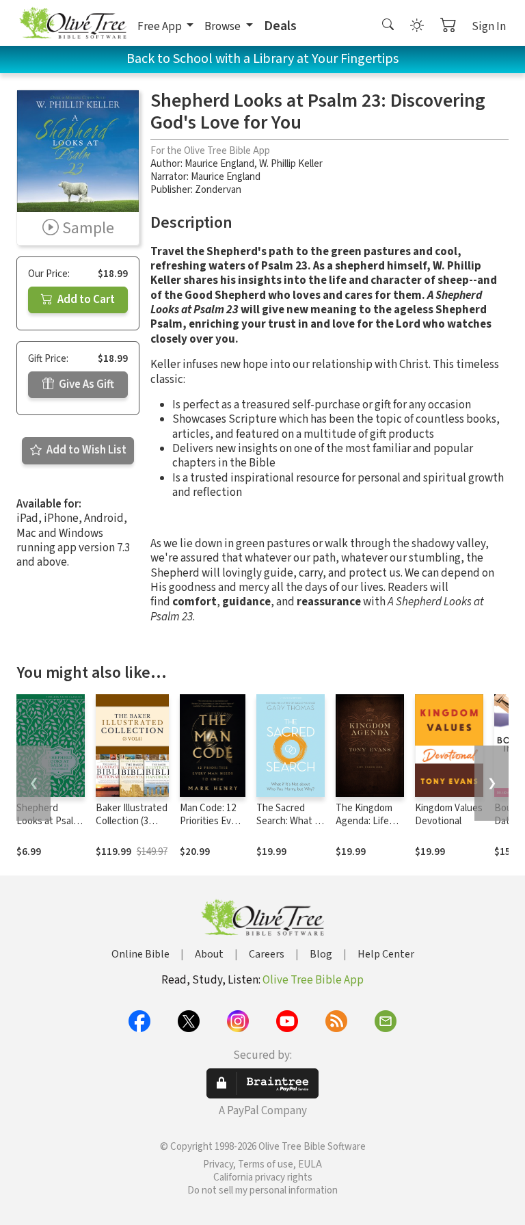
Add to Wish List (85, 450)
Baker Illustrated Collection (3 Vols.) (131, 821)
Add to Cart (85, 299)
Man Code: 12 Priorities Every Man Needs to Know (212, 827)
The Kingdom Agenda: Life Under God (364, 821)
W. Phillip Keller (291, 164)
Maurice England (219, 164)
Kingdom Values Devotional (449, 814)
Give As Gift (85, 384)
